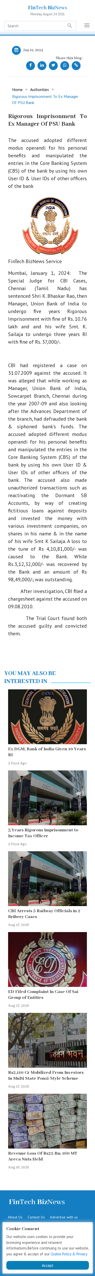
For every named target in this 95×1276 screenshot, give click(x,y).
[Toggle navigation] (87, 26)
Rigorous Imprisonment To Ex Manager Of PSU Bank (45, 99)
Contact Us (36, 1217)
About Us (15, 1217)
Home (17, 89)
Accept (47, 1265)
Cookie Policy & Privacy (69, 1254)
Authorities (39, 89)
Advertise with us (64, 1217)
